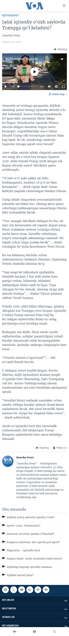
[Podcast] (37, 589)
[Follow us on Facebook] (5, 589)
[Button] (60, 49)
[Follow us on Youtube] (21, 589)
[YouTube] (34, 631)
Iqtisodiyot (10, 15)
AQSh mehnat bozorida (22, 59)
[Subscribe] (46, 589)
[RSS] (29, 589)
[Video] (14, 631)
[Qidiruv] (54, 631)
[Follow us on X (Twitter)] (13, 589)
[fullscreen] (63, 86)
